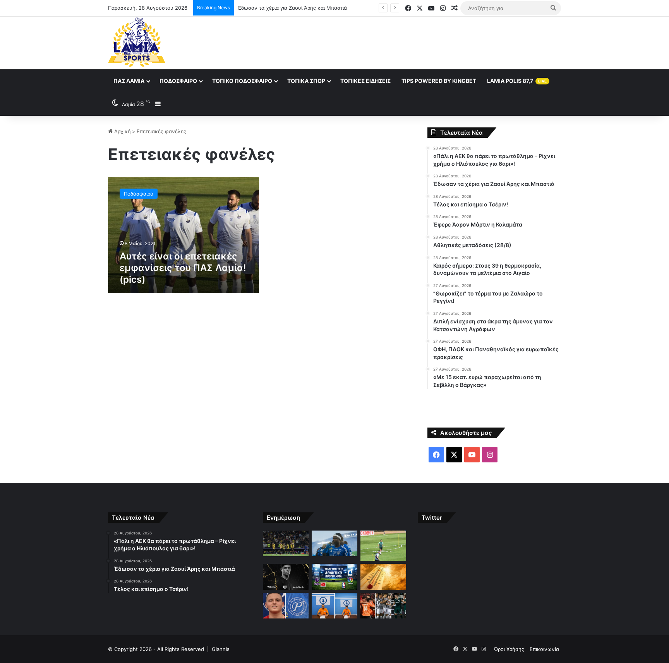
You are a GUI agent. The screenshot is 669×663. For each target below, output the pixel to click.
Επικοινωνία (544, 649)
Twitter (432, 517)
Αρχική (122, 131)
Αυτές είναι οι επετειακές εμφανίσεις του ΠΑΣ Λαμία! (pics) (183, 268)
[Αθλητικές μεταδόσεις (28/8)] (334, 577)
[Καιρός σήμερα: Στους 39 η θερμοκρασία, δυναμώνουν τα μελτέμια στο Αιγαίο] (383, 577)
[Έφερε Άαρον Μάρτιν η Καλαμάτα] (286, 577)
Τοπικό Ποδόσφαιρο (242, 80)
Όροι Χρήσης (509, 649)
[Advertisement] (412, 41)
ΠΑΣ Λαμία (128, 80)
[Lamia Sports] (136, 42)
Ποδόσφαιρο (178, 80)
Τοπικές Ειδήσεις (365, 80)
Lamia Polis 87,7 (517, 80)
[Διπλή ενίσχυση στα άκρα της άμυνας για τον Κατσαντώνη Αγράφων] (334, 606)
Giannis (221, 649)
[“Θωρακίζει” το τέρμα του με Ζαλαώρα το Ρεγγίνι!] (286, 606)
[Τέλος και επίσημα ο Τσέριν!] (383, 546)
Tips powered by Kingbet (438, 80)
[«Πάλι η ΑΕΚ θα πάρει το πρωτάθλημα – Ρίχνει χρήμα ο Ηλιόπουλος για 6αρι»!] (286, 544)
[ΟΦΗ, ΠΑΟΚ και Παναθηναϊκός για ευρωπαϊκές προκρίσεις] (383, 606)
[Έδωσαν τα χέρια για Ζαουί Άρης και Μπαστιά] (334, 544)
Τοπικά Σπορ (306, 80)
